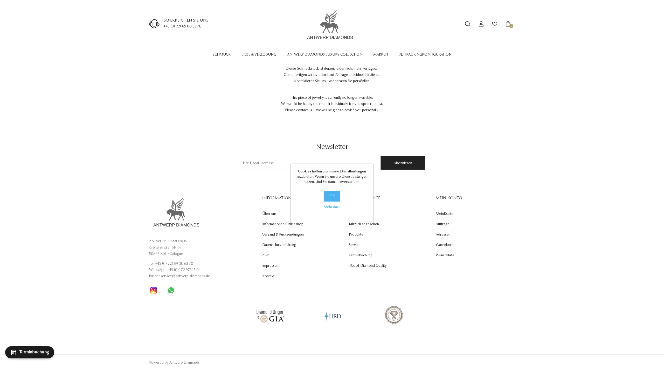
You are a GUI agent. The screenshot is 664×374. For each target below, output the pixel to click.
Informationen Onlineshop (282, 224)
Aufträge (442, 224)
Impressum (270, 266)
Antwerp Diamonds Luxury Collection (324, 55)
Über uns (269, 214)
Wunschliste (445, 255)
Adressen (443, 235)
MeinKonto (445, 214)
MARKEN (380, 55)
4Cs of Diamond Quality (368, 266)
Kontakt (268, 276)
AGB (265, 255)
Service (355, 245)
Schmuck (222, 55)
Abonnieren (403, 163)
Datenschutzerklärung (279, 245)
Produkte (356, 235)
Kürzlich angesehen (364, 224)
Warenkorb (445, 245)
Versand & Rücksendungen (283, 235)
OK (332, 196)
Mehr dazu (332, 207)
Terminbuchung (360, 255)
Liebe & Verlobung (258, 55)
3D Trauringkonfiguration (425, 55)
